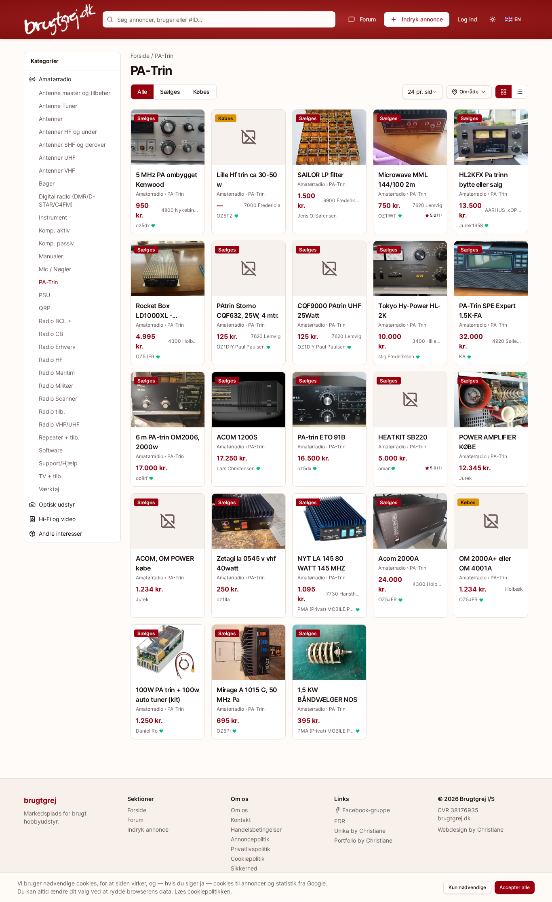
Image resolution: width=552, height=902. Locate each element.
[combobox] (422, 91)
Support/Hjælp (58, 463)
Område (468, 92)
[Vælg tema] (492, 19)
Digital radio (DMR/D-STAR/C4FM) (67, 200)
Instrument (53, 217)
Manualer (51, 256)
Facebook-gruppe (366, 810)
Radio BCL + (55, 320)
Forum (368, 19)
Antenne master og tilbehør (74, 92)
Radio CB (51, 333)
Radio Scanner (58, 398)
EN (517, 19)
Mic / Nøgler (55, 269)
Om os (239, 810)
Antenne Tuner (58, 105)
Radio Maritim (57, 372)
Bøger (47, 183)
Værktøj (49, 489)
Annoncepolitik (250, 839)
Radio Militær (56, 385)
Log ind (467, 19)
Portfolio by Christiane (363, 840)
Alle (142, 91)
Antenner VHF (57, 170)
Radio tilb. (52, 411)
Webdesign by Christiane (471, 829)
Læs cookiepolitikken (202, 891)
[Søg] (110, 19)
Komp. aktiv (54, 230)
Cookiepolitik (248, 858)
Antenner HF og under (68, 131)
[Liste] (520, 91)
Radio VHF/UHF (59, 424)
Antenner (51, 118)
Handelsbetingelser (256, 829)
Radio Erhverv (57, 346)
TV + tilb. (51, 476)
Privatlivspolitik (250, 848)
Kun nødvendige (467, 887)
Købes (201, 91)
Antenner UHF (57, 157)
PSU (44, 295)
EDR (339, 821)
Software (51, 450)
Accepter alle (514, 887)
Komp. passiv (56, 243)
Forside (140, 55)
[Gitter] (503, 91)
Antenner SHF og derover (72, 144)
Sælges (170, 91)
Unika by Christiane (360, 830)
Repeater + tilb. (59, 437)
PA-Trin (48, 282)
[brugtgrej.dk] (60, 19)
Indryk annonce (422, 19)
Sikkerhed (244, 868)
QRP (45, 307)
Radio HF (51, 359)
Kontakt (241, 819)
